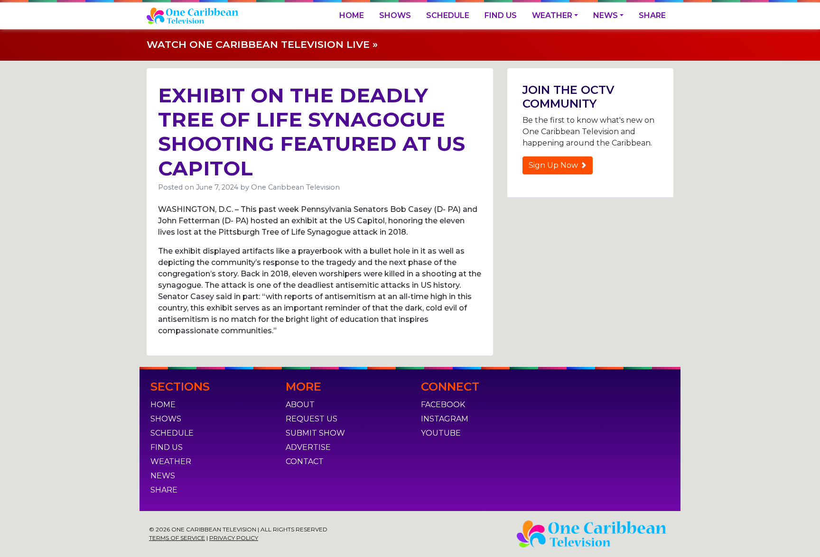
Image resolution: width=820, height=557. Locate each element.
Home (351, 15)
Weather (552, 15)
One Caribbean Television (295, 187)
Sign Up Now (554, 165)
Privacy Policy (233, 537)
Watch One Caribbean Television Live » (262, 44)
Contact (305, 461)
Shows (395, 15)
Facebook (443, 404)
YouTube (441, 433)
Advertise (308, 447)
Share (652, 15)
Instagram (444, 418)
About (300, 404)
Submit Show (315, 433)
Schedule (447, 15)
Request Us (311, 418)
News (605, 15)
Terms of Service (177, 537)
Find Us (501, 15)
